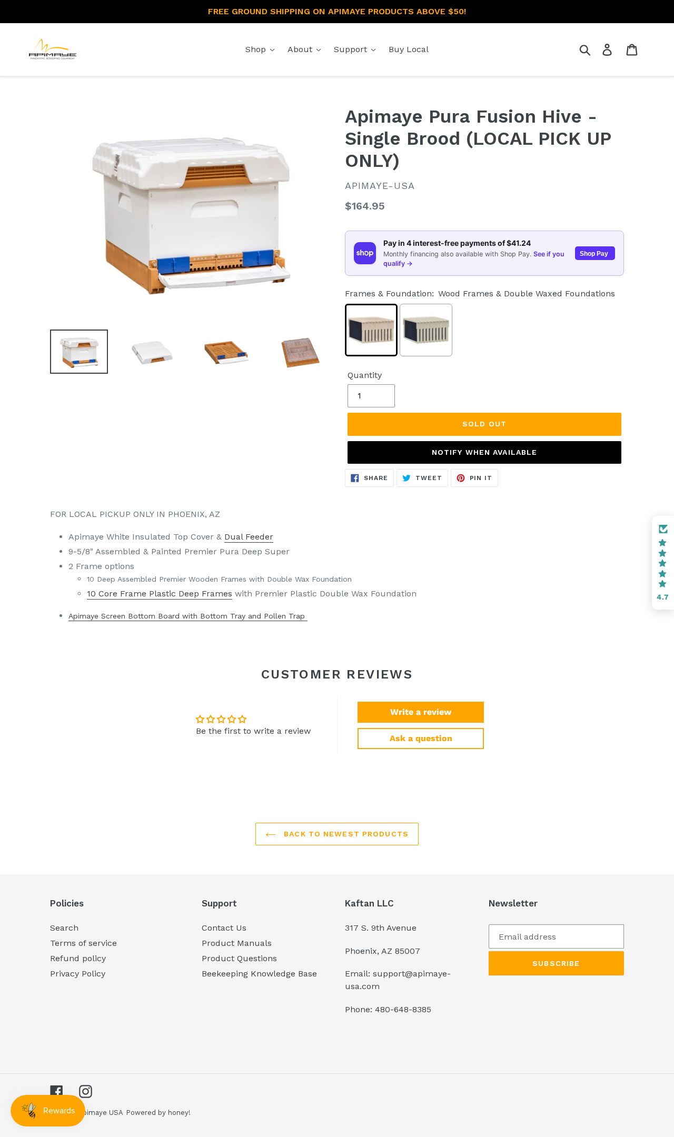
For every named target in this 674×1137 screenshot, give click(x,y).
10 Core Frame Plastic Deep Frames (159, 594)
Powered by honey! (158, 1112)
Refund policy (78, 958)
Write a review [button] (420, 712)
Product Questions (239, 958)
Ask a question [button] (421, 738)
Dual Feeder (248, 537)
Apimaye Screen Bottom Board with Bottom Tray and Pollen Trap (188, 616)
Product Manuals (237, 943)
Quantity (365, 375)
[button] (663, 563)
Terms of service (83, 943)
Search (64, 928)
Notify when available (485, 452)
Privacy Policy (77, 974)
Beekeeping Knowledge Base (259, 974)
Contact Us (224, 928)
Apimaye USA (100, 1112)
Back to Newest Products (345, 834)
